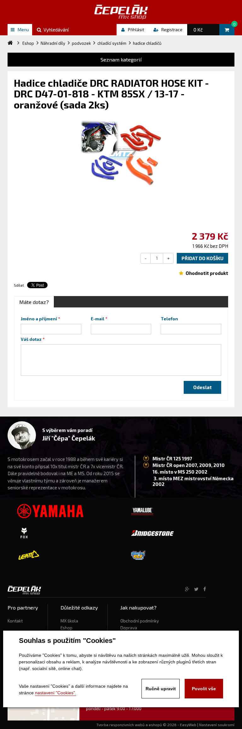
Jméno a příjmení (39, 318)
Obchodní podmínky (139, 620)
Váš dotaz (31, 339)
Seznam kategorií (121, 59)
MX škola (69, 620)
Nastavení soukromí (216, 724)
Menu (23, 29)
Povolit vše (204, 688)
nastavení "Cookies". (55, 692)
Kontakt (15, 620)
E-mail (97, 318)
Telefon (169, 318)
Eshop (66, 627)
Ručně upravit (161, 688)
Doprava (128, 627)
